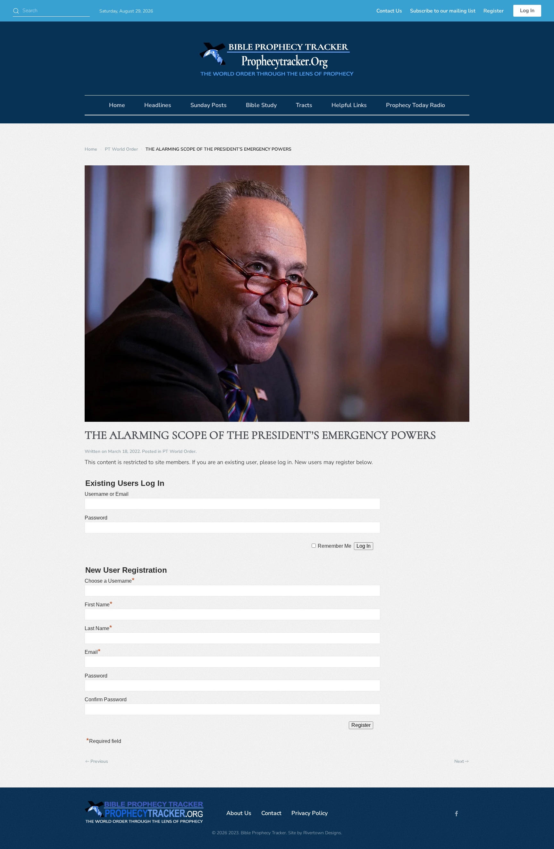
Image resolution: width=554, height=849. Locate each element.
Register (493, 10)
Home (117, 105)
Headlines (157, 105)
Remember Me (334, 546)
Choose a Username (110, 581)
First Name (99, 604)
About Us (238, 813)
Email (93, 652)
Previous (99, 761)
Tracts (304, 105)
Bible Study (261, 105)
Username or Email (107, 494)
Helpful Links (349, 105)
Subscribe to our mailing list (442, 10)
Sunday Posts (208, 105)
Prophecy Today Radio (415, 105)
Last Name (98, 628)
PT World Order (179, 451)
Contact (271, 813)
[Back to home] (277, 58)
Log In (527, 10)
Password (96, 517)
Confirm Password (106, 699)
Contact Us (389, 10)
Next (459, 761)
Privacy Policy (309, 813)
